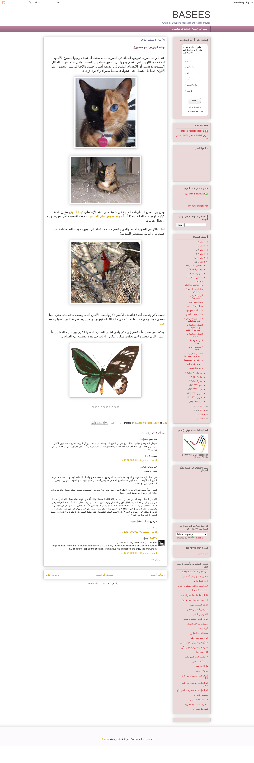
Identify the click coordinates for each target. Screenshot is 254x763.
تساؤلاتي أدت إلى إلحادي (197, 609)
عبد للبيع (199, 281)
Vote (194, 100)
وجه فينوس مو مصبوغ (193, 360)
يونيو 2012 (197, 381)
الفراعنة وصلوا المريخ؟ (196, 341)
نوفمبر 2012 (196, 269)
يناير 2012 (197, 401)
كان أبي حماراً (202, 652)
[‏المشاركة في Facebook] (96, 423)
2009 (202, 414)
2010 (202, 410)
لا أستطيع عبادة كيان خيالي (196, 657)
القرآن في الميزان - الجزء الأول (194, 647)
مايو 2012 (197, 385)
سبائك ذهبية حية (196, 302)
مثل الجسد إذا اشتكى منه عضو (194, 290)
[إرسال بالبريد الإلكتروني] (106, 423)
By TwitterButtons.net (198, 206)
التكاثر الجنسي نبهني (199, 605)
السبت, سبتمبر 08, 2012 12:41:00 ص (138, 553)
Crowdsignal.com (195, 111)
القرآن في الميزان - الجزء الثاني (194, 642)
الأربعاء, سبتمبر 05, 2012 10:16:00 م (139, 460)
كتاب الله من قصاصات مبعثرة (195, 619)
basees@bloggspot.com (192, 131)
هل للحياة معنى (201, 666)
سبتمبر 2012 (196, 277)
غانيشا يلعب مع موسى (193, 310)
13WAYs (152, 538)
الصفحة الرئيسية (104, 574)
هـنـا (162, 323)
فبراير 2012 (196, 397)
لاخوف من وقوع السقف (196, 348)
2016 (202, 246)
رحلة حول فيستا (196, 368)
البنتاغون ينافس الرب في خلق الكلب (193, 319)
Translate (198, 538)
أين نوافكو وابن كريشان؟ (196, 296)
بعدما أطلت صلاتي (200, 661)
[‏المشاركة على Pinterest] (93, 423)
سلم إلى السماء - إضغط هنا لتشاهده (189, 28)
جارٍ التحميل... (202, 553)
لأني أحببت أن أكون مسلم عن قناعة (192, 586)
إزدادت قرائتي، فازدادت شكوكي (194, 600)
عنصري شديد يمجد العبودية (196, 704)
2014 (202, 254)
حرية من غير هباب (195, 364)
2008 (202, 418)
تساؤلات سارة (202, 671)
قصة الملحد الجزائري (199, 633)
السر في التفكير (201, 581)
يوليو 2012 (197, 377)
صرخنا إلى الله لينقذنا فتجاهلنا (195, 571)
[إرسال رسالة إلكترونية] (112, 423)
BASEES (191, 14)
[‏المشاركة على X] (99, 423)
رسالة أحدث (158, 574)
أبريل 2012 (197, 389)
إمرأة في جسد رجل (199, 638)
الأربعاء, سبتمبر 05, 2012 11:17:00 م (139, 532)
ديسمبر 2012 (196, 265)
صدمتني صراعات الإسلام (197, 624)
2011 (202, 406)
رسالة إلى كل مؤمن (194, 306)
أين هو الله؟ (203, 628)
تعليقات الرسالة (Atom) (99, 583)
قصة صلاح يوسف (200, 709)
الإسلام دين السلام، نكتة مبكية (195, 335)
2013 (202, 258)
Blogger (105, 739)
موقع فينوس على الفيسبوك (104, 216)
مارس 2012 (196, 393)
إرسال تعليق (154, 559)
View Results (195, 107)
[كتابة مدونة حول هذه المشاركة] (103, 423)
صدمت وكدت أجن (200, 695)
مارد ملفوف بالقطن (194, 314)
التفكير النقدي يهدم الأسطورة (195, 576)
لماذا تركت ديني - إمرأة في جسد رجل (193, 354)
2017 (202, 242)
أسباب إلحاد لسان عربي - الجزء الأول (192, 690)
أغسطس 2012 (195, 373)
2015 (202, 250)
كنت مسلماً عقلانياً (200, 590)
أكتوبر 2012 (196, 273)
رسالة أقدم (52, 574)
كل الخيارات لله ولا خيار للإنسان (194, 595)
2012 (202, 262)
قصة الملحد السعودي (199, 699)
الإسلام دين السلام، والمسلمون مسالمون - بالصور (194, 327)
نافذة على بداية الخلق (194, 285)
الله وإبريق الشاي (200, 614)
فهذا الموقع (76, 212)
